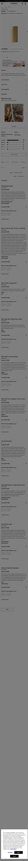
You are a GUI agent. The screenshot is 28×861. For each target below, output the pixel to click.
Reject (18, 852)
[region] (14, 844)
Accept (14, 856)
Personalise (10, 852)
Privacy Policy (13, 849)
